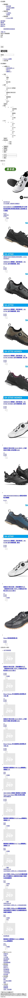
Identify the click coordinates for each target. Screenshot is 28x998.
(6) (8, 69)
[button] (14, 10)
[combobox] (14, 52)
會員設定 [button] (12, 29)
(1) (8, 71)
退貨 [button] (9, 29)
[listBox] (14, 161)
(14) (10, 68)
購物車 (2, 22)
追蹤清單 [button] (5, 29)
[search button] (1, 56)
